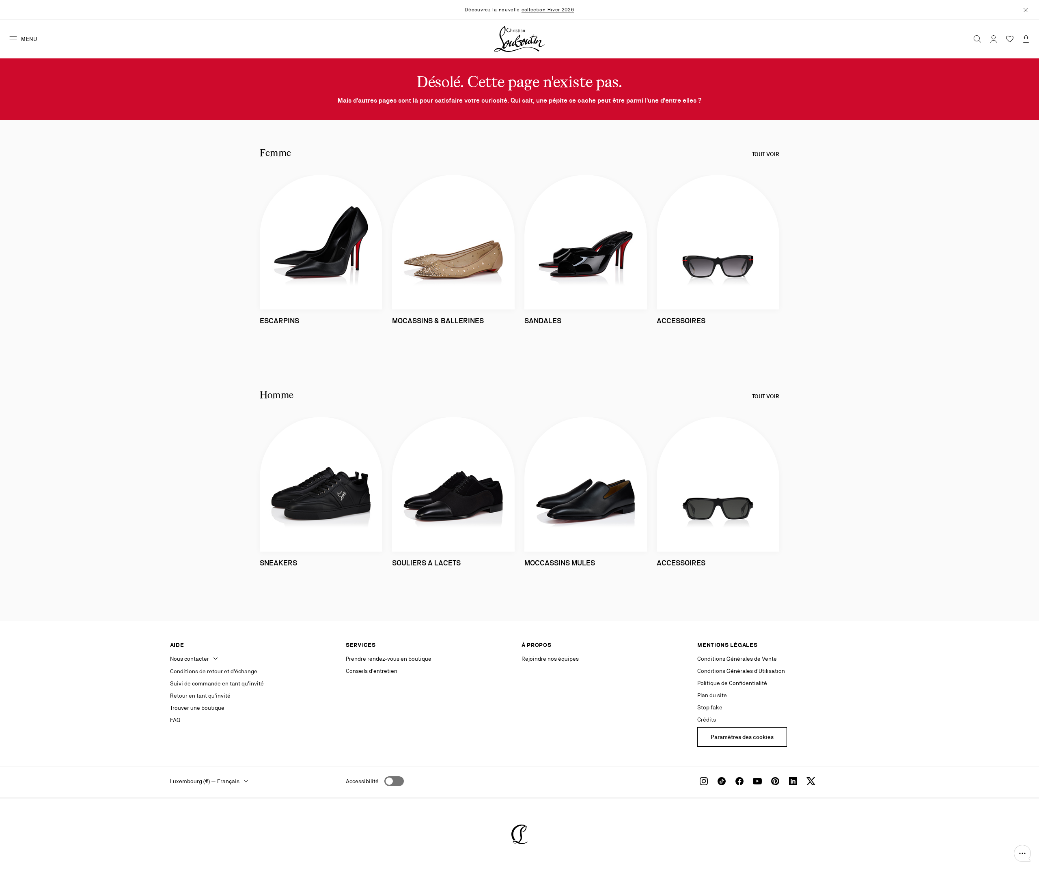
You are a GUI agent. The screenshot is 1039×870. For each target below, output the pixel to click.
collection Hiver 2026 (548, 10)
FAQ (175, 720)
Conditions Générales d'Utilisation (741, 671)
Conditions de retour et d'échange (213, 671)
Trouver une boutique (197, 708)
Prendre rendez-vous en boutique (388, 658)
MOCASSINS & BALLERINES (438, 320)
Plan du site (712, 695)
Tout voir (765, 154)
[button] (1022, 853)
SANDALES (542, 320)
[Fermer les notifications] (1025, 9)
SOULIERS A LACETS (426, 563)
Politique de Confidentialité (732, 683)
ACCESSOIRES (681, 320)
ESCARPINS (279, 320)
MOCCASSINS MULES (559, 563)
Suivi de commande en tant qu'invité (217, 683)
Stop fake (709, 707)
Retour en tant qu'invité (200, 695)
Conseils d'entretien (371, 671)
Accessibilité (362, 781)
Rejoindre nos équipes (550, 658)
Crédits (706, 719)
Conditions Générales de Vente (737, 658)
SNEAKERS (278, 563)
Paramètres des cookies (742, 737)
